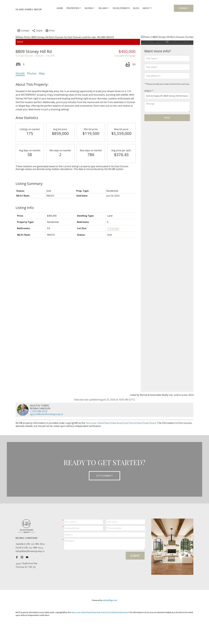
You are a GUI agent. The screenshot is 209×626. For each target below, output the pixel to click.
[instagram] (23, 557)
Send (167, 117)
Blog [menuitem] (136, 8)
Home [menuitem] (60, 8)
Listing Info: (25, 207)
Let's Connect (104, 475)
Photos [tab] (32, 73)
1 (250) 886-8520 (38, 411)
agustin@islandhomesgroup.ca (46, 414)
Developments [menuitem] (121, 8)
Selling (103, 8)
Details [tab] (20, 73)
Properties (73, 8)
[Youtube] (28, 557)
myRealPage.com (110, 600)
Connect (183, 8)
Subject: (148, 90)
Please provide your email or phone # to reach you (167, 84)
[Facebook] (18, 557)
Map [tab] (42, 73)
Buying (89, 8)
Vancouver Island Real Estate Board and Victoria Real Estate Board (121, 422)
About (146, 8)
